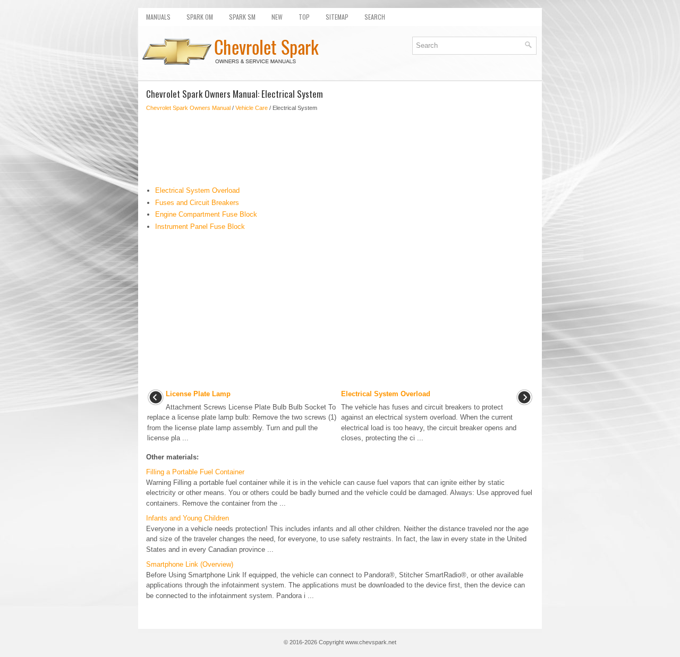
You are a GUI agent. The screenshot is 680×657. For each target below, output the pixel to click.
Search (374, 16)
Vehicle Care (251, 108)
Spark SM (242, 16)
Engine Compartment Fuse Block (206, 214)
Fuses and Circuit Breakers (197, 203)
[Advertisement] (340, 149)
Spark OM (199, 16)
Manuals (158, 16)
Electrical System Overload (197, 190)
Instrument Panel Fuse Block (200, 227)
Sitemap (337, 16)
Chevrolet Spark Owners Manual (188, 108)
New (277, 16)
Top (304, 16)
